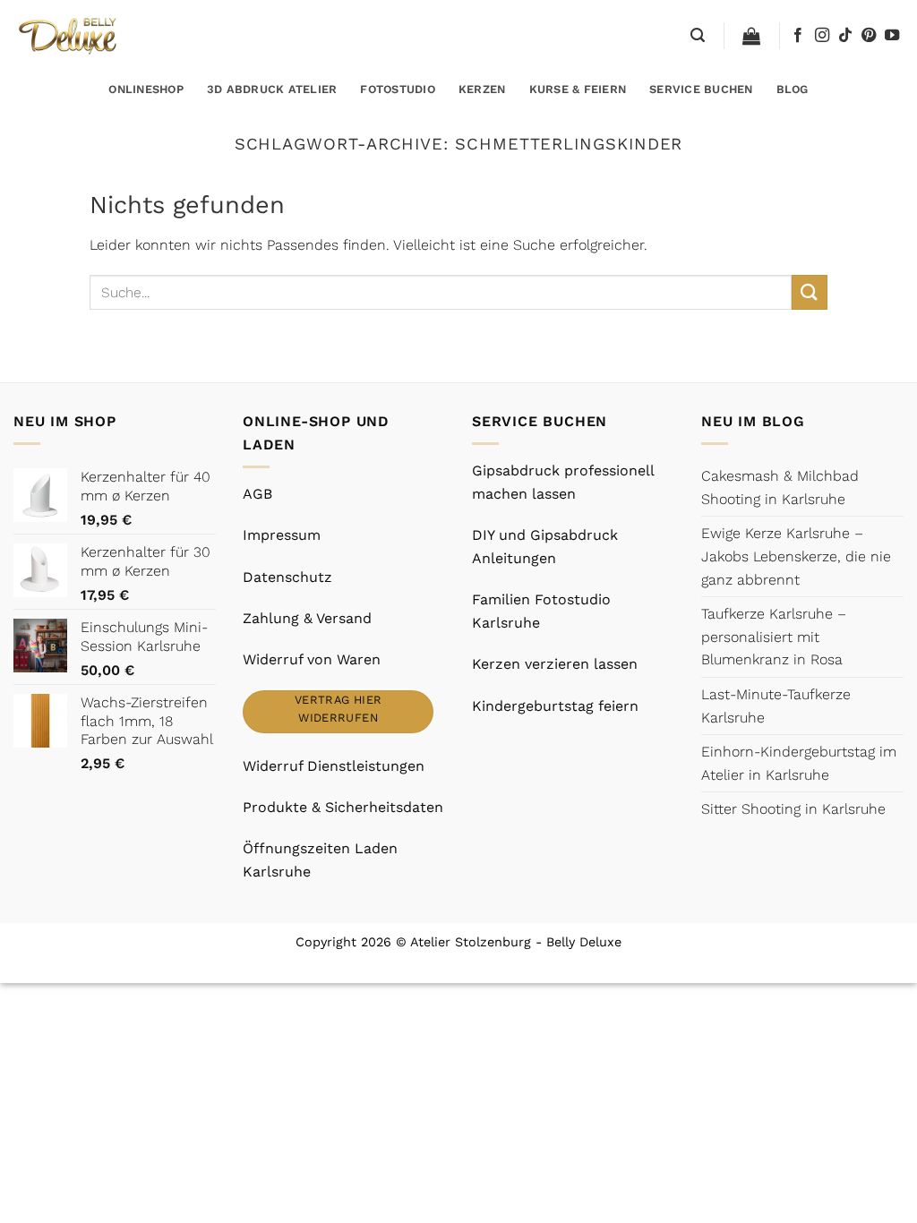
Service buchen (701, 89)
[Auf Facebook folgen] (798, 36)
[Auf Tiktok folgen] (845, 36)
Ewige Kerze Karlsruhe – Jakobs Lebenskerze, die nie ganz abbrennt (796, 556)
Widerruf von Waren (312, 659)
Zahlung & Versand (307, 618)
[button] (697, 35)
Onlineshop (146, 89)
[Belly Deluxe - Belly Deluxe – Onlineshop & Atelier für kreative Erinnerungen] (69, 35)
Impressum (282, 534)
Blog (792, 89)
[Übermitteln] (809, 292)
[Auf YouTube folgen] (892, 36)
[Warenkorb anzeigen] (751, 36)
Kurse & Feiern (578, 89)
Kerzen (482, 89)
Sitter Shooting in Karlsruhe (793, 808)
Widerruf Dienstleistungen (333, 765)
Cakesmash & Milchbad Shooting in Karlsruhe (780, 487)
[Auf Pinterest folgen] (868, 36)
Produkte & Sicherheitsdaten (343, 807)
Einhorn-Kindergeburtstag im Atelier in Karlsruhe (798, 763)
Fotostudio (397, 89)
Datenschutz (287, 577)
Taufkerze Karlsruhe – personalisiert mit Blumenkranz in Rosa (773, 636)
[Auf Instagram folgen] (822, 36)
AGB (257, 493)
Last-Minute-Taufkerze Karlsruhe (776, 706)
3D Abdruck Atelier (272, 89)
